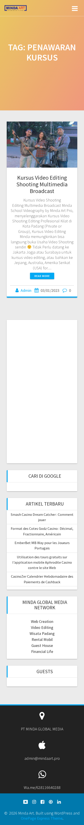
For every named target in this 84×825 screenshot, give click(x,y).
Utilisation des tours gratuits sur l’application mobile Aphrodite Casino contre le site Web (42, 562)
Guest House (42, 645)
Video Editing (42, 627)
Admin (26, 290)
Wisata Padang (42, 633)
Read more (42, 276)
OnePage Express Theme (41, 818)
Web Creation (42, 621)
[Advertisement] (42, 391)
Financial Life (42, 651)
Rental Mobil (42, 639)
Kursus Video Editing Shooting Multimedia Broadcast (42, 184)
